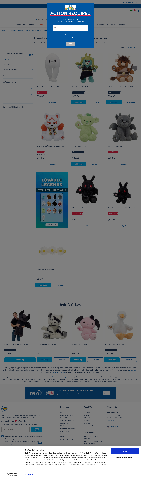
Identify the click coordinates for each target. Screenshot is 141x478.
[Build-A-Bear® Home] (70, 7)
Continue (70, 44)
